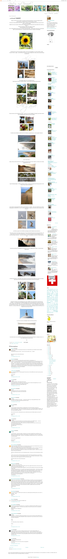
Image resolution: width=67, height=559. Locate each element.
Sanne (12, 404)
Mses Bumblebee (50, 98)
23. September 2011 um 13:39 (15, 367)
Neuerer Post (11, 547)
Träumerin (12, 430)
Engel (51, 294)
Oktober (50, 357)
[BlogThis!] (24, 342)
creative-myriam (13, 370)
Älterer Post (42, 547)
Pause (54, 306)
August (50, 365)
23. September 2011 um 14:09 (15, 376)
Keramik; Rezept (53, 302)
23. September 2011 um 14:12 (15, 385)
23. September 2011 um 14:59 (15, 401)
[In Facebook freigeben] (26, 342)
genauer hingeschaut (55, 297)
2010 (49, 375)
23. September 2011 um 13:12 (15, 356)
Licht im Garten (51, 304)
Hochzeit (53, 300)
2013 (49, 351)
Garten (48, 296)
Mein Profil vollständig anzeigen (51, 28)
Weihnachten (55, 310)
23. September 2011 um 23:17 (15, 460)
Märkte (55, 304)
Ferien (15, 343)
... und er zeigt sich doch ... (52, 359)
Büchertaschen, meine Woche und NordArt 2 (54, 112)
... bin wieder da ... (51, 363)
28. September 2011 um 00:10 (15, 543)
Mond (47, 305)
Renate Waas (13, 491)
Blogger (38, 557)
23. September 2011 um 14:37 (15, 394)
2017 (49, 346)
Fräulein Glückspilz (14, 513)
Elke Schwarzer (13, 388)
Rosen (57, 307)
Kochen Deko (51, 303)
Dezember (55, 293)
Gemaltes (56, 296)
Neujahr (50, 306)
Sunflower (53, 105)
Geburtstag (52, 296)
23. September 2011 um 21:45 (15, 427)
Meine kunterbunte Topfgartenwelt (51, 161)
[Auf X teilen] (25, 342)
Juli (49, 366)
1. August (48, 289)
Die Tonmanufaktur (51, 204)
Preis (49, 307)
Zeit (50, 312)
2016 (49, 347)
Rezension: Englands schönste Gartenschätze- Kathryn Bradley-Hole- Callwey (54, 138)
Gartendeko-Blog (50, 188)
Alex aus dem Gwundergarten (15, 478)
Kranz (54, 303)
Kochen (48, 303)
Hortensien (56, 300)
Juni (49, 367)
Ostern (52, 306)
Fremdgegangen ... (54, 240)
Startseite (27, 547)
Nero (47, 306)
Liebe (53, 304)
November (50, 356)
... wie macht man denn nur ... (54, 227)
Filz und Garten (50, 129)
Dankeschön (49, 293)
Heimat (48, 299)
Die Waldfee (50, 104)
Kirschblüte (56, 302)
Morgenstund (52, 305)
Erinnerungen (53, 294)
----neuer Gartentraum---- (52, 77)
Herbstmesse (48, 300)
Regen (51, 307)
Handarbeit (53, 298)
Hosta (47, 301)
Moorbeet (49, 305)
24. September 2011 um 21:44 (15, 501)
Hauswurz (56, 298)
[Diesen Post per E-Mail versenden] (24, 342)
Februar (50, 372)
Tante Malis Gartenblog (51, 198)
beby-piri (12, 499)
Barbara (12, 348)
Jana (12, 379)
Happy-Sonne (13, 397)
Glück (51, 298)
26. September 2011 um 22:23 (15, 535)
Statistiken (54, 378)
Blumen (53, 292)
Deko (52, 293)
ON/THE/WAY (53, 99)
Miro (57, 304)
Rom (55, 307)
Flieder (47, 295)
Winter (57, 311)
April (49, 370)
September (50, 358)
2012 (49, 352)
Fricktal (53, 295)
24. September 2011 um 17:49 (15, 496)
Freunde (50, 295)
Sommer (17, 343)
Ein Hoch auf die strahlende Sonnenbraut (54, 87)
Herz (51, 300)
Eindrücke (49, 117)
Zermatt (52, 312)
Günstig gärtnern (50, 92)
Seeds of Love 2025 (54, 182)
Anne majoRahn (13, 504)
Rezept (53, 307)
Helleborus (50, 299)
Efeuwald (49, 71)
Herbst (53, 299)
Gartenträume (50, 136)
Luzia (12, 529)
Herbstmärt (56, 299)
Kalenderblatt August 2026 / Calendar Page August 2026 (54, 119)
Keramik (49, 302)
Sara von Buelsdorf (14, 444)
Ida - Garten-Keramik (51, 20)
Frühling (56, 295)
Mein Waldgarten (50, 142)
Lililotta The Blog (50, 165)
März (49, 371)
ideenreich (49, 210)
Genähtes (50, 297)
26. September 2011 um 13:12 (15, 526)
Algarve (13, 343)
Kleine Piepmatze (54, 205)
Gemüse (48, 297)
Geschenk (48, 298)
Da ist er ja (53, 155)
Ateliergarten (50, 148)
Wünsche (48, 312)
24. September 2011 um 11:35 (15, 488)
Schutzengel (53, 217)
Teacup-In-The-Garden (51, 123)
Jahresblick (56, 301)
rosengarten (53, 124)
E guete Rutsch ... (54, 261)
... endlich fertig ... (51, 362)
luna (12, 538)
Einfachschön (13, 463)
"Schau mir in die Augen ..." (54, 254)
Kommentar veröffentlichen (14, 545)
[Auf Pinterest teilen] (27, 342)
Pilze (47, 307)
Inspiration (51, 301)
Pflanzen (57, 306)
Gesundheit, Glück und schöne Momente (54, 190)
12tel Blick (51, 289)
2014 (49, 350)
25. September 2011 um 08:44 (15, 510)
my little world (56, 305)
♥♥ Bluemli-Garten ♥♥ (51, 178)
